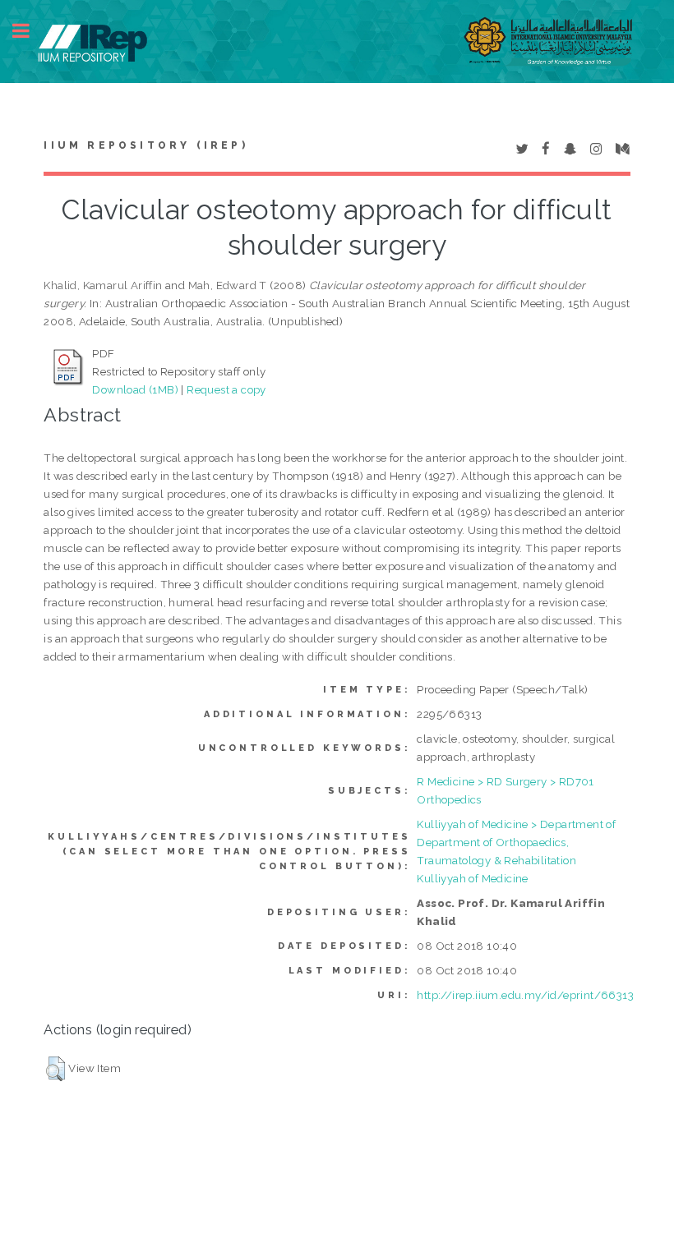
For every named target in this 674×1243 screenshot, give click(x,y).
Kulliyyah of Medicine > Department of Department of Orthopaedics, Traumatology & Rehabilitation (516, 842)
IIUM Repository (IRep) (145, 145)
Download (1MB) (135, 389)
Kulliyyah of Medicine (472, 878)
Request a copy (226, 389)
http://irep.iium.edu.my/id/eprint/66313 (525, 994)
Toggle (29, 31)
